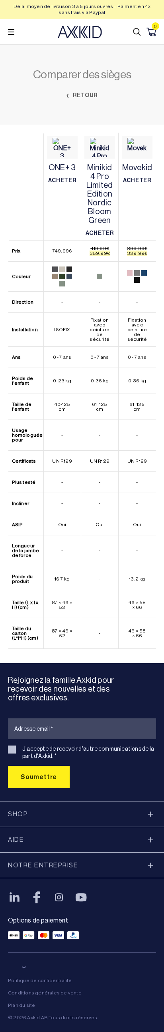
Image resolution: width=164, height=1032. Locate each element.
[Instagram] (59, 897)
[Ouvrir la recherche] (137, 32)
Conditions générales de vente (45, 993)
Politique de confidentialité (40, 980)
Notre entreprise (43, 865)
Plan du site (21, 1005)
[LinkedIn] (14, 897)
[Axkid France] (79, 32)
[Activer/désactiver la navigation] (11, 32)
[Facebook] (36, 897)
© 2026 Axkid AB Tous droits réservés (52, 1017)
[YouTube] (81, 897)
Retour (85, 95)
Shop (18, 814)
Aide (16, 839)
